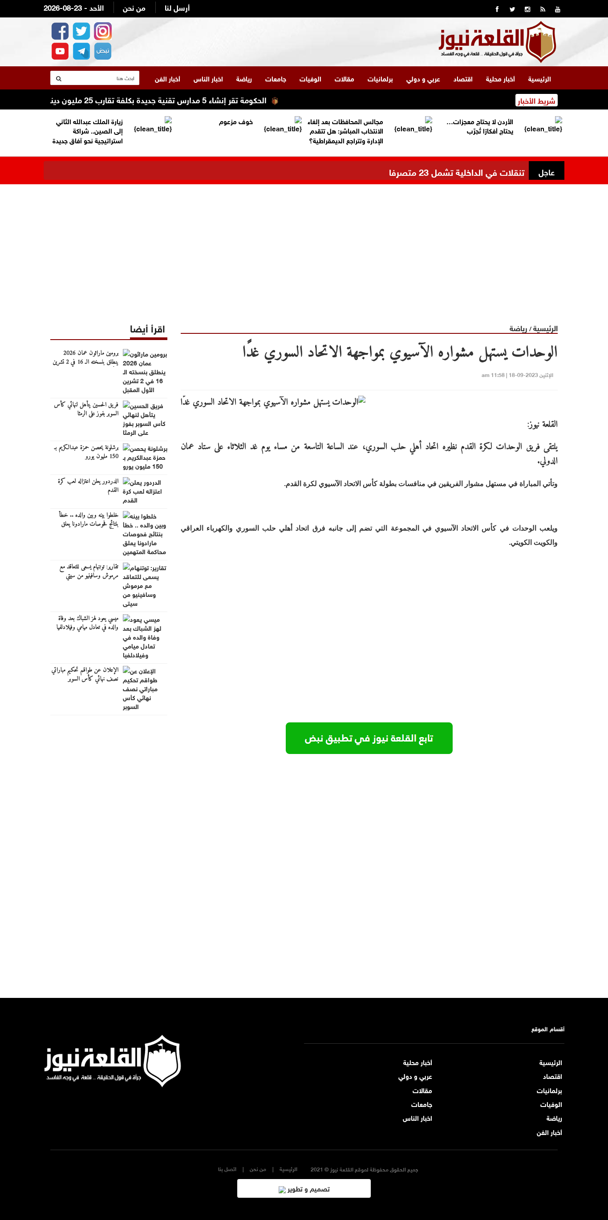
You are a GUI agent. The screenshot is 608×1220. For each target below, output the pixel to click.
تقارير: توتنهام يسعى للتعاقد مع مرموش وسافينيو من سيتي (89, 571)
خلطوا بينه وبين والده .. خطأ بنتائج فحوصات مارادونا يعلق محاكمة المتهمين (88, 524)
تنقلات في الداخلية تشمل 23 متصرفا (456, 171)
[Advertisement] (304, 246)
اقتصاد (463, 78)
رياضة (244, 78)
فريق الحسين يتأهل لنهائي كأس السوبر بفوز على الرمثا (86, 409)
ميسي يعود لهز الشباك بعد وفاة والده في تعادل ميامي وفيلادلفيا (87, 623)
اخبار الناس (208, 78)
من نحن (134, 7)
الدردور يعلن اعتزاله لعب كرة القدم (88, 486)
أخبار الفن (167, 78)
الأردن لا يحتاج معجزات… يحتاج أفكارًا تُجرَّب (479, 125)
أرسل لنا (177, 7)
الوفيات (310, 78)
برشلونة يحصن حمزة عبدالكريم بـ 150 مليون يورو (86, 452)
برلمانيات (380, 78)
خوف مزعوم (236, 120)
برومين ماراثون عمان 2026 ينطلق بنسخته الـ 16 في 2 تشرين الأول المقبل (85, 362)
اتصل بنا (227, 1168)
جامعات (275, 78)
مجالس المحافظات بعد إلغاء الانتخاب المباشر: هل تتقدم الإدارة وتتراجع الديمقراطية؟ (345, 130)
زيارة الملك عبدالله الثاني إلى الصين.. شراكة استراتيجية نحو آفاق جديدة (88, 130)
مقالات (344, 78)
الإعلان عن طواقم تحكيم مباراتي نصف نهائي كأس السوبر (85, 675)
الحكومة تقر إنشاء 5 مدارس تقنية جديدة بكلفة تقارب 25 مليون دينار (175, 99)
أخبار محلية (500, 78)
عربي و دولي (423, 78)
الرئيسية (539, 78)
